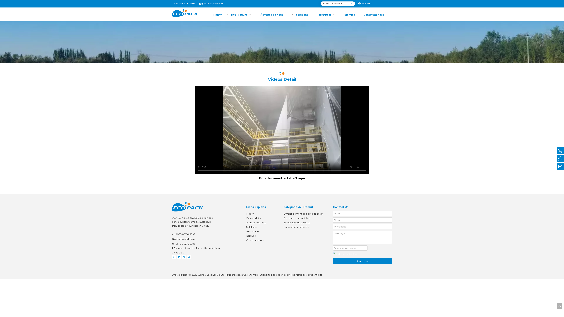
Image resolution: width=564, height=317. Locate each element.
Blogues (251, 235)
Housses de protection (296, 227)
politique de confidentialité (307, 274)
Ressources (252, 231)
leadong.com (283, 274)
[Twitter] (184, 257)
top (559, 306)
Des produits (253, 218)
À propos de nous (256, 222)
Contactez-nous (255, 240)
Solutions (251, 227)
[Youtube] (189, 257)
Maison (250, 213)
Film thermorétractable (296, 218)
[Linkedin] (179, 257)
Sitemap (253, 274)
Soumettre (362, 261)
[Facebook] (174, 257)
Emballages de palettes (296, 222)
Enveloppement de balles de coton (303, 213)
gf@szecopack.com (212, 3)
